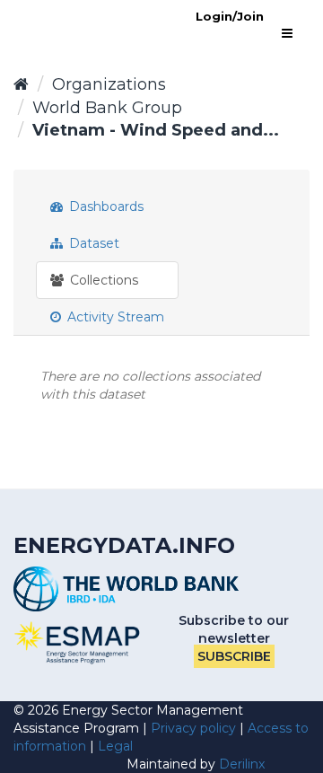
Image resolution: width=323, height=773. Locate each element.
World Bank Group (107, 108)
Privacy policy (193, 728)
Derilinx (242, 764)
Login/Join (230, 16)
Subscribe (234, 656)
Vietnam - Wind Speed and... (155, 130)
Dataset (92, 243)
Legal (115, 746)
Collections (102, 280)
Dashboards (104, 206)
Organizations (109, 84)
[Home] (21, 84)
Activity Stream (114, 317)
